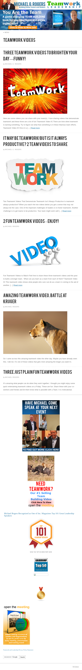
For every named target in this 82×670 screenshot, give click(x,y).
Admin (76, 666)
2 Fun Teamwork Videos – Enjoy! (31, 222)
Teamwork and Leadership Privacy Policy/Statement (18, 650)
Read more (35, 128)
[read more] (41, 91)
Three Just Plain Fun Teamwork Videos (37, 373)
